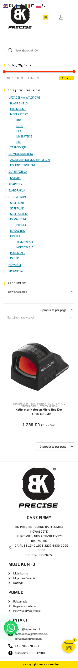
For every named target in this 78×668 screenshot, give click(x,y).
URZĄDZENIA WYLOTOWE (24, 98)
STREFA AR (17, 203)
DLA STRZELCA (18, 172)
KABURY (15, 178)
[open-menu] (45, 17)
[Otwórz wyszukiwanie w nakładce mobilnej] (39, 50)
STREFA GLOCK (19, 214)
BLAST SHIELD (19, 103)
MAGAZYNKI (17, 231)
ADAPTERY (15, 184)
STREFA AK (17, 209)
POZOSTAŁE (17, 253)
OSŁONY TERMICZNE (23, 165)
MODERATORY (19, 114)
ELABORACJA (17, 191)
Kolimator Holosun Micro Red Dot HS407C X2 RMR (39, 411)
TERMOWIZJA (24, 242)
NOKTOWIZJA (24, 247)
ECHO (19, 126)
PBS (18, 120)
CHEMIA (21, 225)
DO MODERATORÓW (21, 154)
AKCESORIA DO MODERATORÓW (30, 160)
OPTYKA (15, 236)
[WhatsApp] (11, 628)
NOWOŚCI (15, 265)
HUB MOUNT (18, 109)
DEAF (19, 131)
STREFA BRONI (17, 197)
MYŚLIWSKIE (24, 137)
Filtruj (66, 78)
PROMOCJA (16, 271)
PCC (18, 142)
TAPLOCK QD (18, 147)
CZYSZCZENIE (18, 219)
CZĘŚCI (15, 258)
